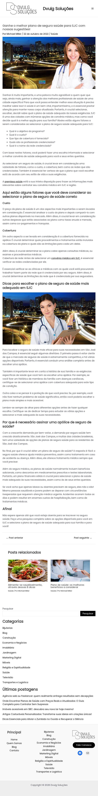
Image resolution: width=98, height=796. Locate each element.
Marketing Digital (12, 657)
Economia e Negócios (15, 642)
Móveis (6, 662)
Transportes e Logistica (15, 682)
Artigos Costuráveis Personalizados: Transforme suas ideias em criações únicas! (47, 714)
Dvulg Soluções (58, 8)
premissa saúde (14, 181)
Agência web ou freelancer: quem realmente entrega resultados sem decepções (48, 696)
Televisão (8, 677)
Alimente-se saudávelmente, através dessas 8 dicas (25, 586)
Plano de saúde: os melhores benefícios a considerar (67, 586)
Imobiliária (8, 647)
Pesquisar (8, 608)
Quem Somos (14, 743)
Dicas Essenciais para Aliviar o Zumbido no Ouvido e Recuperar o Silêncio (43, 719)
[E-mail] (87, 753)
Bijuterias (8, 628)
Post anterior (14, 538)
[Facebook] (80, 753)
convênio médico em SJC (65, 258)
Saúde (54, 33)
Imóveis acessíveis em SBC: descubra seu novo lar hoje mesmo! (38, 709)
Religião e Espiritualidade (16, 667)
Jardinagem (9, 652)
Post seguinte (83, 538)
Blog (5, 632)
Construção (9, 637)
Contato (14, 750)
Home (14, 739)
